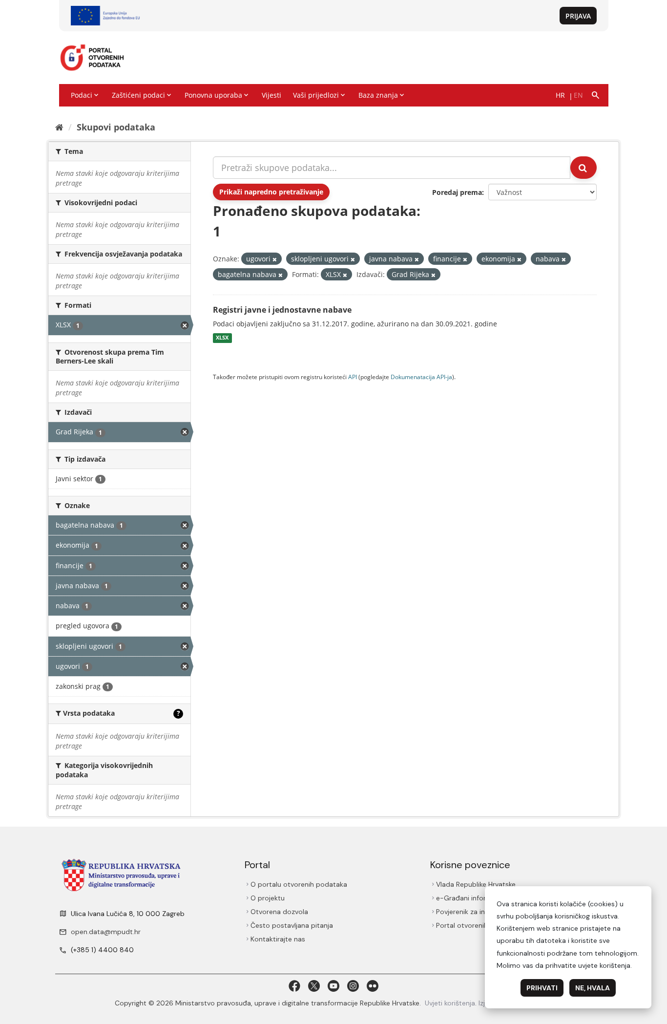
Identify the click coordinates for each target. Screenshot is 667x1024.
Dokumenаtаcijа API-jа (421, 377)
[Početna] (59, 127)
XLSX (222, 338)
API (352, 377)
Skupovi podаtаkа (116, 127)
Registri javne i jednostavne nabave (282, 309)
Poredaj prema (457, 192)
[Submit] (583, 167)
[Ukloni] (274, 259)
